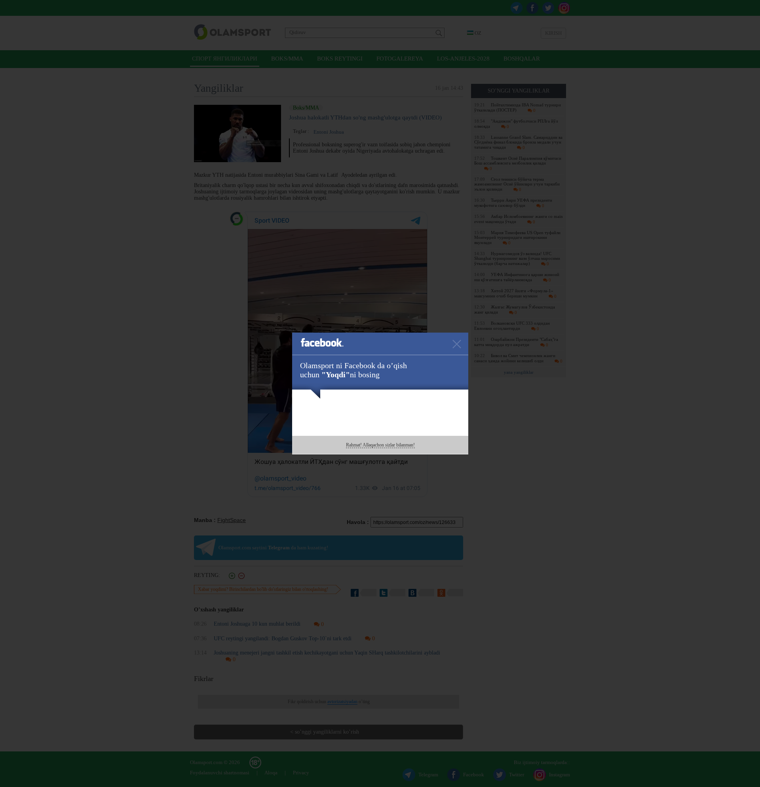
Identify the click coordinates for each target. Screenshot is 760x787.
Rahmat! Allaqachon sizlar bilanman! (380, 445)
